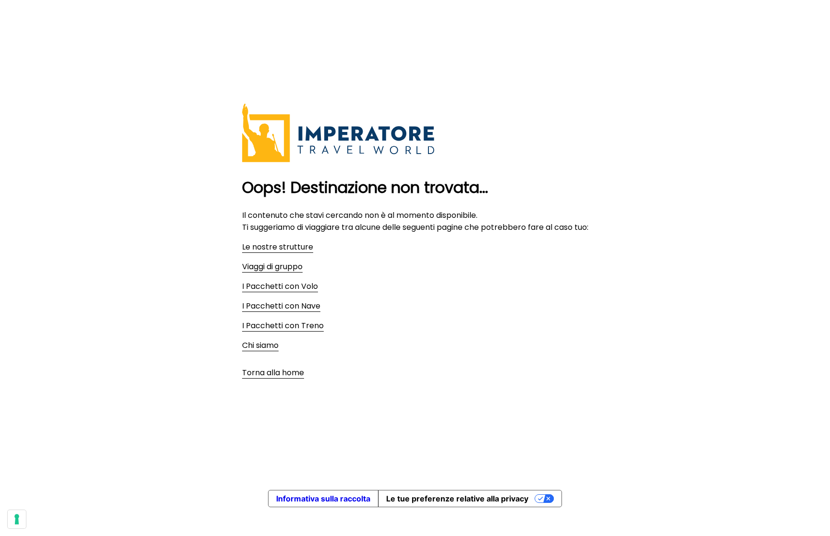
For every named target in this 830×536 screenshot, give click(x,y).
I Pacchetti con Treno (283, 325)
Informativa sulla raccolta (323, 498)
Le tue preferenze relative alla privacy (457, 498)
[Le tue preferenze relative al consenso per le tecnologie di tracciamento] (17, 519)
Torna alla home (273, 372)
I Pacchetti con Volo (280, 286)
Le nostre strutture (277, 246)
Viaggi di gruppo (272, 266)
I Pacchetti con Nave (281, 305)
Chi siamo (260, 345)
